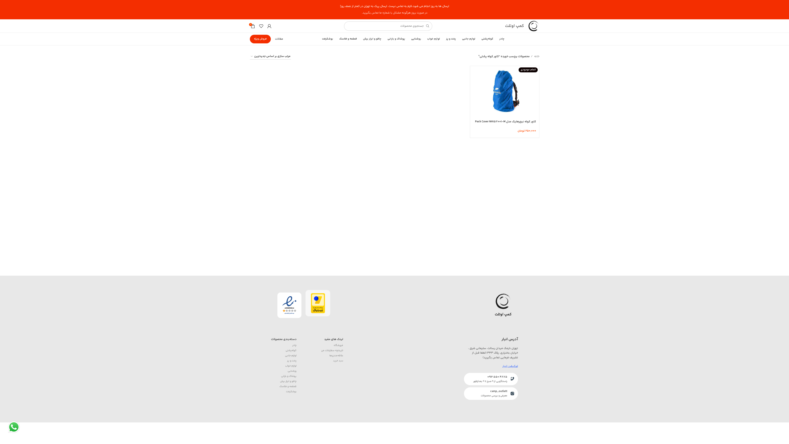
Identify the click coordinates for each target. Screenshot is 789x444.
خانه (536, 56)
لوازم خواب (290, 366)
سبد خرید (338, 361)
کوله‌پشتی (291, 351)
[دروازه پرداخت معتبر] (318, 303)
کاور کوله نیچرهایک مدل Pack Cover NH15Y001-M (505, 121)
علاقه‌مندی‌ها (336, 356)
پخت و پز (291, 361)
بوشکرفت (291, 392)
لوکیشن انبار (510, 366)
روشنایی (292, 371)
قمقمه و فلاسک (287, 386)
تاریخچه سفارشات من (332, 351)
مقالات (279, 39)
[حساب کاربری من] (269, 26)
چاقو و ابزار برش (288, 381)
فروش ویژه (260, 39)
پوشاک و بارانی (288, 376)
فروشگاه (338, 345)
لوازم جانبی (290, 356)
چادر (294, 345)
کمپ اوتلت (514, 26)
